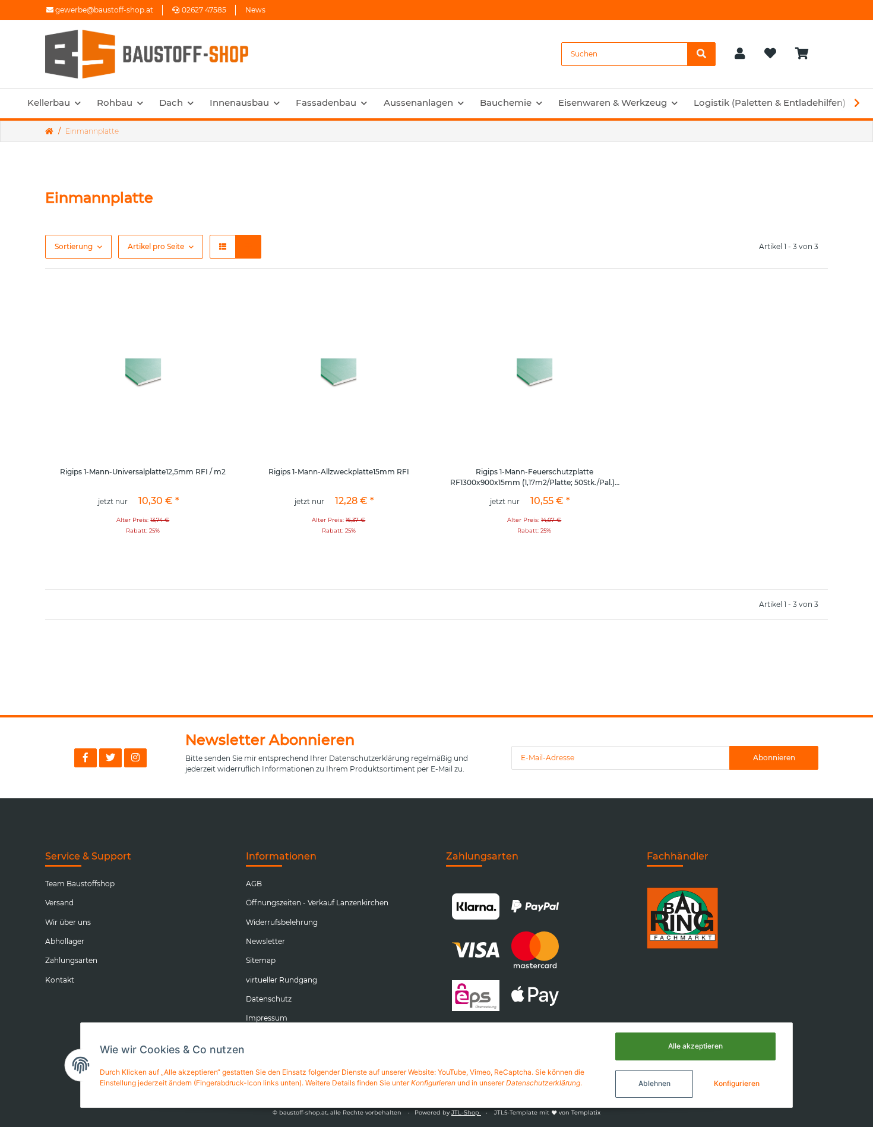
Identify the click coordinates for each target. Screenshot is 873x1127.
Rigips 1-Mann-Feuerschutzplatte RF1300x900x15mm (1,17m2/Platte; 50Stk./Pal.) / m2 (534, 477)
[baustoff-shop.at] (158, 54)
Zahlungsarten (71, 960)
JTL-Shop (466, 1112)
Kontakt (59, 979)
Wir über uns (68, 922)
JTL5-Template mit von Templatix (547, 1112)
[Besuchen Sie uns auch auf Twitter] (110, 757)
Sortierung (74, 246)
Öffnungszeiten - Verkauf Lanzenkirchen (317, 902)
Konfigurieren (737, 1083)
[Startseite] (49, 131)
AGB (254, 883)
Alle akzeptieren (695, 1045)
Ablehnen (654, 1083)
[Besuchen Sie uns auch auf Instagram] (135, 757)
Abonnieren (774, 757)
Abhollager (64, 941)
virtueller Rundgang (281, 979)
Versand (59, 902)
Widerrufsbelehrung (282, 922)
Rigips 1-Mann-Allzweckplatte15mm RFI (338, 471)
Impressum (266, 1017)
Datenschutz (269, 998)
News (255, 9)
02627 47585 (204, 9)
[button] (740, 54)
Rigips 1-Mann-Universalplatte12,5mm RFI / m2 (143, 471)
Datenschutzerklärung (369, 758)
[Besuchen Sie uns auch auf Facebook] (85, 757)
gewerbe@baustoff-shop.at (103, 9)
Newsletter (265, 941)
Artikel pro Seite (156, 246)
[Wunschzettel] (770, 54)
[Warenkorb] (807, 54)
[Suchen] (701, 54)
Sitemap (261, 960)
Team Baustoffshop (80, 883)
